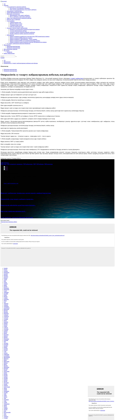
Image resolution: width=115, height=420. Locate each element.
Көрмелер (9, 52)
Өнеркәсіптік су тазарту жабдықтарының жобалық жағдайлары (21, 63)
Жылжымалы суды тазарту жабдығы (19, 15)
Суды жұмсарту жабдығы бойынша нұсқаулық (17, 217)
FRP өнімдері (10, 35)
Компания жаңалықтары (13, 46)
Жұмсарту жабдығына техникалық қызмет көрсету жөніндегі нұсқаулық (26, 193)
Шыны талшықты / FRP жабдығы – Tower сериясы (23, 39)
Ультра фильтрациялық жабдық (15, 12)
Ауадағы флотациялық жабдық (18, 30)
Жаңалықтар (7, 45)
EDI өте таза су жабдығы (13, 19)
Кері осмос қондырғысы (13, 14)
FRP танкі (3, 164)
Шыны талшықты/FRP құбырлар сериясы (21, 38)
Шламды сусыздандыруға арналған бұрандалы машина (25, 29)
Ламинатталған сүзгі (15, 22)
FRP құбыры (40, 164)
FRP (34, 164)
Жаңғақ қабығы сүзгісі (16, 23)
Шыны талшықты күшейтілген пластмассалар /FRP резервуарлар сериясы (29, 36)
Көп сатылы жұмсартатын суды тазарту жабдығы (23, 9)
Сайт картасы (5, 162)
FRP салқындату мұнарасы (15, 164)
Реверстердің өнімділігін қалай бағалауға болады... (18, 205)
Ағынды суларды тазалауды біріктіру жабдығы (22, 32)
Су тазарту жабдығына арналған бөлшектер (18, 43)
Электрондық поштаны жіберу (9, 221)
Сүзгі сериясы (10, 21)
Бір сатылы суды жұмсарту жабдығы (20, 8)
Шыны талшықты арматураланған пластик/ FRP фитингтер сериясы (28, 42)
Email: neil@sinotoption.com (11, 183)
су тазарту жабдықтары (76, 78)
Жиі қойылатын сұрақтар (10, 49)
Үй (4, 4)
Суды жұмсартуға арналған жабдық (16, 6)
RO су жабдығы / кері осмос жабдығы (20, 16)
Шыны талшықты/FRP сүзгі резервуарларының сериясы (25, 40)
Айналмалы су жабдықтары (14, 11)
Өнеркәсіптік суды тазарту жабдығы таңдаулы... (17, 199)
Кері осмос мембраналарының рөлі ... (13, 211)
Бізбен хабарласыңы (9, 53)
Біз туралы (6, 50)
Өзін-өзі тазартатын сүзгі (16, 26)
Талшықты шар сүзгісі (16, 25)
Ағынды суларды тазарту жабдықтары (17, 28)
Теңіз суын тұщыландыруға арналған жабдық (19, 18)
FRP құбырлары (28, 164)
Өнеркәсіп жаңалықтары (13, 47)
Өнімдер (6, 5)
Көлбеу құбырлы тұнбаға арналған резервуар (22, 33)
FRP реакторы (48, 164)
